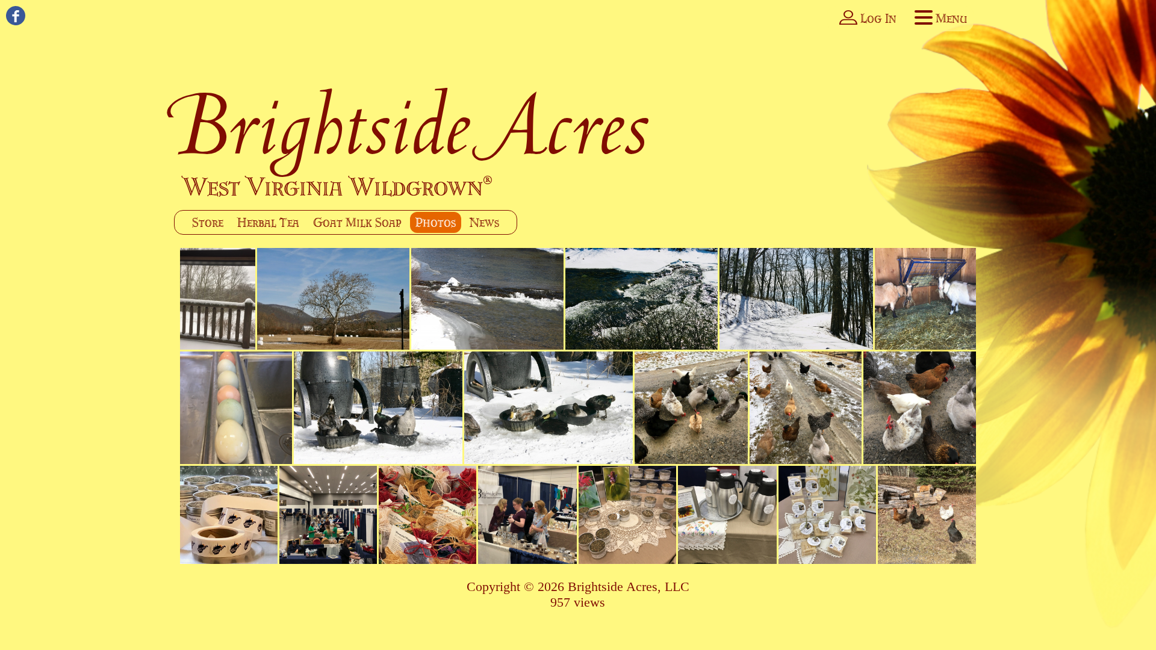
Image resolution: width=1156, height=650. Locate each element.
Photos (435, 222)
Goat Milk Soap (357, 222)
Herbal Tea (268, 222)
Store (207, 222)
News (484, 222)
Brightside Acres (412, 125)
